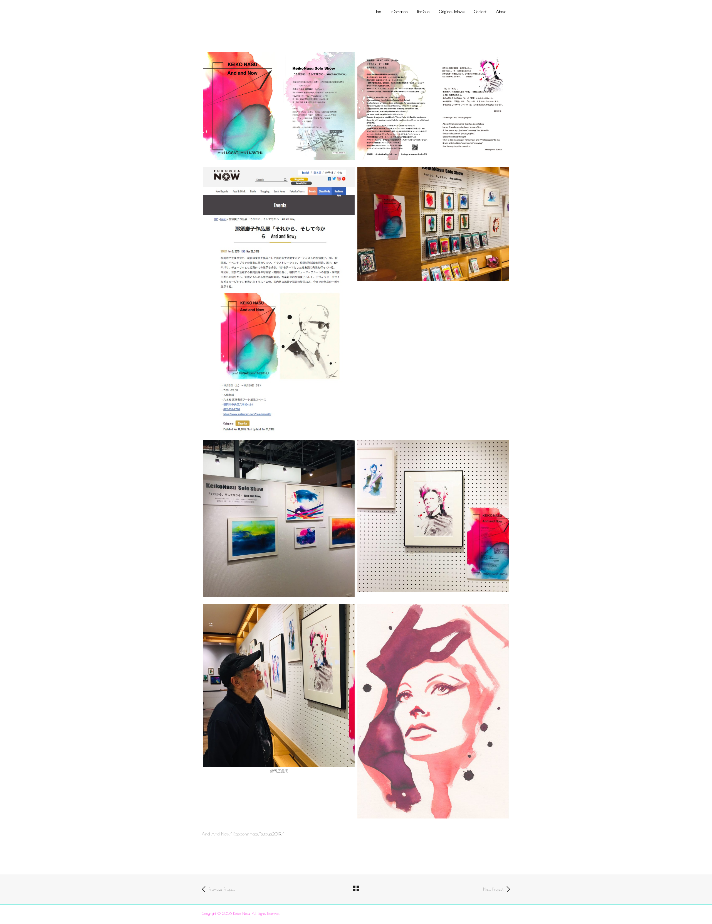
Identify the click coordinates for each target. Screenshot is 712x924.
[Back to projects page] (356, 889)
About (501, 11)
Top (378, 11)
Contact (480, 11)
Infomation (399, 11)
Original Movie (451, 11)
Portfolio (423, 11)
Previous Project (222, 889)
